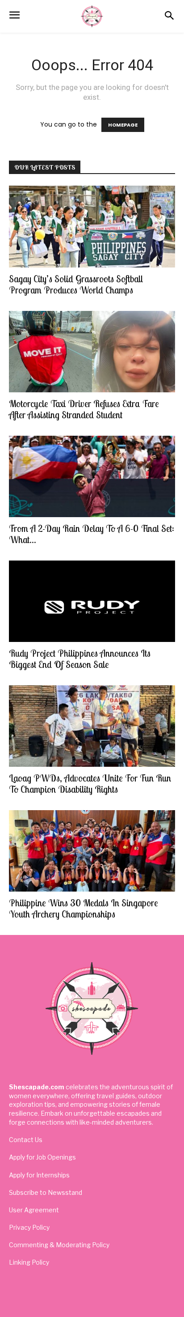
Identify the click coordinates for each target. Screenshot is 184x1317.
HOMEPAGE (123, 124)
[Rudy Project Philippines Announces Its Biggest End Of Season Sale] (92, 601)
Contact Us (25, 1139)
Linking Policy (29, 1262)
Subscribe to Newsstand (45, 1192)
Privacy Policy (29, 1227)
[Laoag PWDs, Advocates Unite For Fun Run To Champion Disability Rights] (92, 726)
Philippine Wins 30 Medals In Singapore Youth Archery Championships (83, 908)
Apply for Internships (39, 1175)
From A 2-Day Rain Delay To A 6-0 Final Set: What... (91, 534)
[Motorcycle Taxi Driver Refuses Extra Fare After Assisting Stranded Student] (92, 351)
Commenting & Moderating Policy (59, 1245)
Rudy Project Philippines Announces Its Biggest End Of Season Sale (80, 658)
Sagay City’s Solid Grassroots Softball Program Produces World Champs (76, 284)
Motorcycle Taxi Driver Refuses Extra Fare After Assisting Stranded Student (84, 409)
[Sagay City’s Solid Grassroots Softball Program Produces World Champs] (92, 226)
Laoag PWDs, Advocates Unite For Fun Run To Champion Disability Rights (90, 783)
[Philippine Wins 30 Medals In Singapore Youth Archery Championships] (92, 851)
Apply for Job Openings (42, 1157)
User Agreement (34, 1210)
